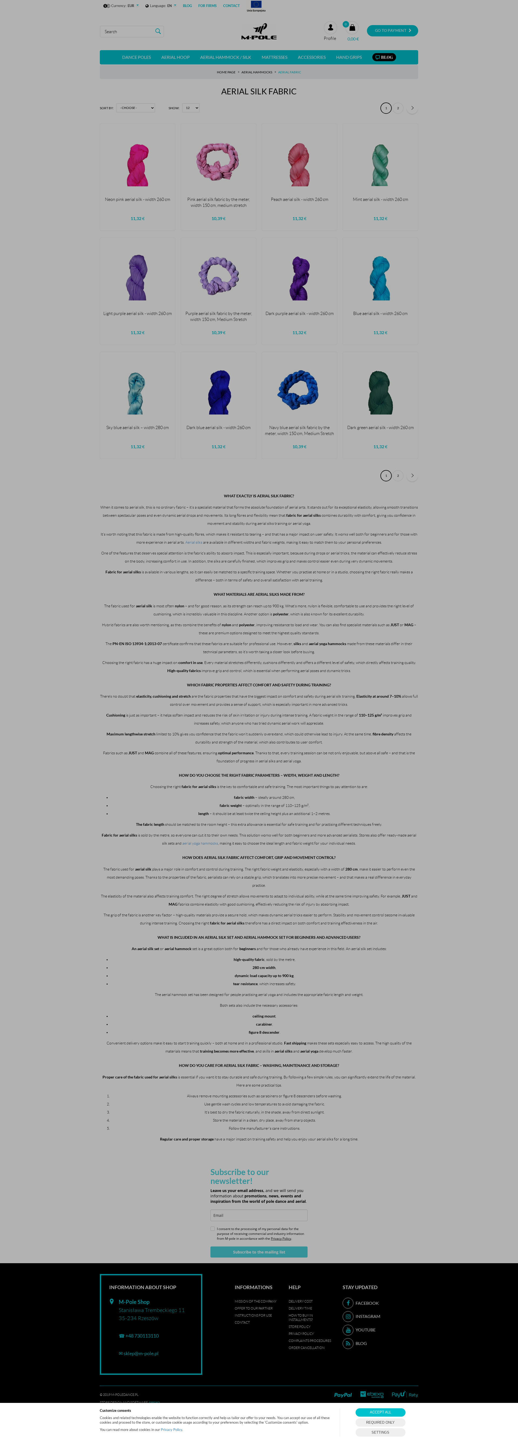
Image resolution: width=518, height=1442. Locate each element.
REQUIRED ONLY (380, 1422)
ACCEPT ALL (380, 1412)
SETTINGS (380, 1432)
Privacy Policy (171, 1429)
